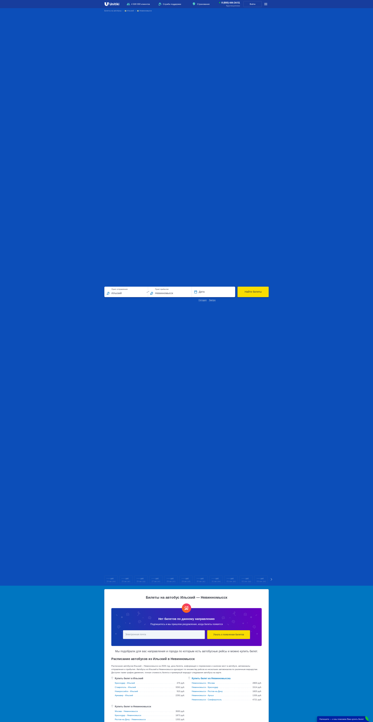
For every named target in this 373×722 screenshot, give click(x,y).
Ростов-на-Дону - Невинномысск (130, 719)
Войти (252, 4)
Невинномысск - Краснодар (205, 687)
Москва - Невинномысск (126, 711)
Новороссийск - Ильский (126, 691)
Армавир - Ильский (124, 695)
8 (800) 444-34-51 (230, 3)
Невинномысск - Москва (203, 683)
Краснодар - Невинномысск (128, 715)
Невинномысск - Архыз (203, 695)
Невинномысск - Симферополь (207, 699)
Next (272, 579)
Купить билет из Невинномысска (211, 678)
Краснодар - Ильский (125, 683)
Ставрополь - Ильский (125, 687)
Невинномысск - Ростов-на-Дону (207, 691)
